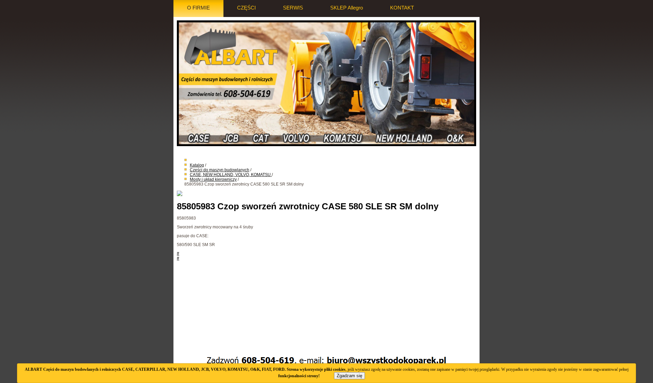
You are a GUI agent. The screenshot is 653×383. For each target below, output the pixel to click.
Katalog (197, 165)
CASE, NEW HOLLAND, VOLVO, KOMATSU (231, 174)
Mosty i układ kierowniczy (213, 179)
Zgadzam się (349, 375)
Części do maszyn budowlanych (219, 170)
